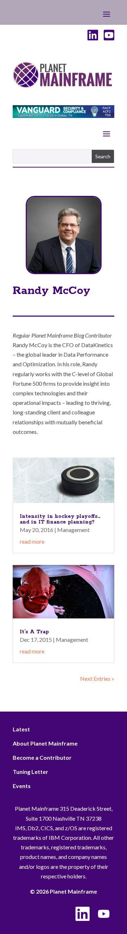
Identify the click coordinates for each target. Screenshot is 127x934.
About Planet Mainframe (45, 743)
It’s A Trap (34, 632)
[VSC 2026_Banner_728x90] (63, 115)
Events (22, 785)
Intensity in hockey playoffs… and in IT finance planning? (60, 519)
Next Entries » (97, 678)
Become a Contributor (42, 757)
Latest (21, 729)
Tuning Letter (30, 771)
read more (32, 541)
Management (73, 529)
